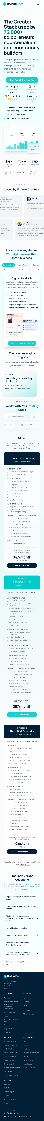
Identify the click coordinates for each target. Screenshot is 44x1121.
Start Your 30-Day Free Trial (22, 80)
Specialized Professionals (12, 1068)
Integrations (8, 1029)
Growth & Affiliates (9, 1012)
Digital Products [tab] (8, 265)
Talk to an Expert (22, 852)
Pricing (25, 1006)
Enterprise (7, 1032)
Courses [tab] (36, 265)
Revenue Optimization (11, 1002)
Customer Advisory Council (29, 1068)
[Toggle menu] (37, 4)
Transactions (8, 998)
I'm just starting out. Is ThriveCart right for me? (21, 898)
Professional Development (12, 1075)
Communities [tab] (8, 270)
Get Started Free (22, 565)
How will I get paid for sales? (17, 928)
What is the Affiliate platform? (17, 935)
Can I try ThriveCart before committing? (16, 963)
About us (7, 1084)
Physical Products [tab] (36, 270)
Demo (25, 1045)
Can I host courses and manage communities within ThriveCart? (18, 953)
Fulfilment (7, 1016)
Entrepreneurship (9, 1064)
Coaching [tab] (22, 270)
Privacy (6, 1103)
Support (26, 1056)
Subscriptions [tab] (22, 265)
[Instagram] (8, 1113)
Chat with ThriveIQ (31, 884)
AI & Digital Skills (9, 1072)
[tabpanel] (22, 310)
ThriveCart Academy (30, 1014)
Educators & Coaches (10, 1045)
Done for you (27, 1002)
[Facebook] (4, 1113)
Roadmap (26, 1049)
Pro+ (24, 998)
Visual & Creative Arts (10, 1053)
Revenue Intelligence (10, 1025)
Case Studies (27, 1064)
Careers (6, 1095)
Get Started (25, 864)
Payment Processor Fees (31, 1053)
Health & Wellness (9, 1049)
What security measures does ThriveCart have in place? (17, 943)
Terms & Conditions (10, 1099)
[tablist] (22, 267)
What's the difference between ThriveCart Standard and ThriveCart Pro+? (20, 918)
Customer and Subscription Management (8, 1007)
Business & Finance (10, 1041)
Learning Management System (11, 1020)
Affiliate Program (9, 1092)
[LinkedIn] (11, 1113)
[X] (14, 1113)
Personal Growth (9, 1060)
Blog (24, 1041)
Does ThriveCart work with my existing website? (21, 907)
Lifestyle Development (11, 1056)
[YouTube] (18, 1113)
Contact (6, 1088)
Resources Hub (28, 1060)
